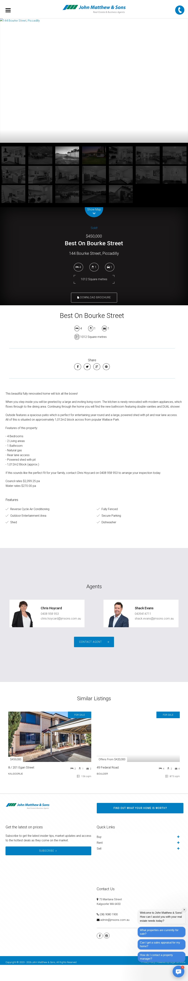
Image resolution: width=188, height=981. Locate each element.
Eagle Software (177, 978)
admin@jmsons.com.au (114, 936)
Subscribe (46, 866)
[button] (178, 971)
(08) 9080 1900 (109, 930)
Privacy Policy (148, 978)
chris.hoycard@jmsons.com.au (61, 634)
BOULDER (102, 789)
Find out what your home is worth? (140, 824)
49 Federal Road (108, 783)
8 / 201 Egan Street (21, 783)
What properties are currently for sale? (159, 931)
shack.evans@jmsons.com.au (154, 634)
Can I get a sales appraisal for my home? (160, 944)
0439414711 (143, 630)
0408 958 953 (50, 630)
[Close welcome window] (184, 909)
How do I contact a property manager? (156, 956)
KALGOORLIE (15, 789)
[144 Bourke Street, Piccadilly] (94, 88)
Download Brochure (95, 313)
